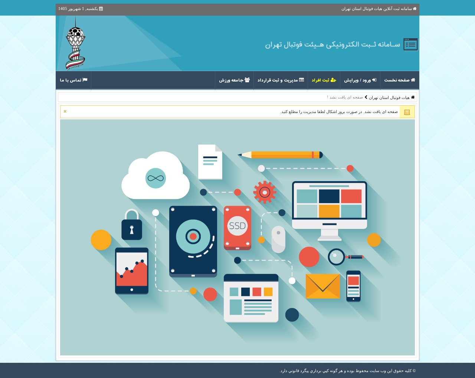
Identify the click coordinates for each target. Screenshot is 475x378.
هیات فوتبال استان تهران (389, 97)
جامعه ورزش (232, 80)
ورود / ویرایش (358, 80)
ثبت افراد (321, 80)
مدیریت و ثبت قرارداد (278, 80)
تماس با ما (71, 80)
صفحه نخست (397, 80)
